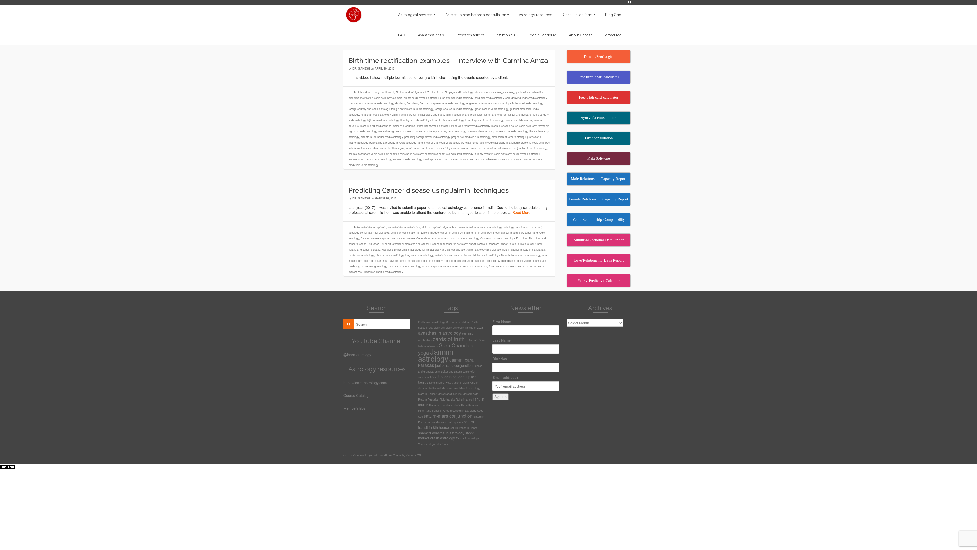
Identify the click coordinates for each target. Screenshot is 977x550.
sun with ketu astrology (459, 154)
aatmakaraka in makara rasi (404, 227)
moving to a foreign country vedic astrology (440, 131)
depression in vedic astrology (448, 103)
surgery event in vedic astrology (493, 154)
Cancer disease (370, 238)
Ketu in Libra (436, 382)
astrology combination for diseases (369, 233)
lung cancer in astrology (419, 255)
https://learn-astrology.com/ (365, 382)
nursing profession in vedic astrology (506, 131)
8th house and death (458, 322)
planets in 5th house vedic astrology (382, 137)
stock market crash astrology (446, 435)
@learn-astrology (357, 354)
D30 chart (522, 238)
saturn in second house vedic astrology (429, 148)
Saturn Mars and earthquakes (445, 422)
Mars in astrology (469, 388)
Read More (521, 212)
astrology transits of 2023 (468, 327)
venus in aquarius (510, 159)
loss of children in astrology (448, 120)
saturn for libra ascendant (364, 148)
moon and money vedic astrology (470, 126)
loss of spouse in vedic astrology (484, 120)
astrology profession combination (524, 92)
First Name (501, 321)
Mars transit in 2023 (450, 394)
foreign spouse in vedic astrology (454, 109)
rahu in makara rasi (454, 266)
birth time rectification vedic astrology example (375, 98)
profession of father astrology (509, 137)
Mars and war (450, 388)
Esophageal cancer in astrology (448, 244)
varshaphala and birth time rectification (446, 159)
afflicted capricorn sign (435, 227)
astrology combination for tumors (410, 233)
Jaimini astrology (401, 114)
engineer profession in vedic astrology (488, 103)
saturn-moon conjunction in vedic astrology (522, 148)
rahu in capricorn (432, 266)
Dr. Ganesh (361, 68)
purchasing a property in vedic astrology (392, 142)
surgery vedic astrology (526, 154)
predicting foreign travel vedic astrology (427, 137)
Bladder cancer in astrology (446, 233)
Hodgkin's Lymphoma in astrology (401, 249)
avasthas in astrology (439, 332)
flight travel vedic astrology (527, 103)
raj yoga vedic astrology (449, 142)
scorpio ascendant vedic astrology (368, 154)
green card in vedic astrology (491, 109)
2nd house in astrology (431, 322)
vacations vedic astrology (407, 159)
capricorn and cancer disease (397, 238)
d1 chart (400, 103)
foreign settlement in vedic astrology (412, 109)
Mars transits (470, 394)
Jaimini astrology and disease (483, 249)
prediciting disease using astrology (464, 261)
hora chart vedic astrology (376, 114)
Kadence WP (413, 455)
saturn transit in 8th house (446, 424)
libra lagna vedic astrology (415, 120)
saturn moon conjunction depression (474, 148)
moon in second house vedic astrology (513, 126)
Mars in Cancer (427, 394)
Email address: (505, 377)
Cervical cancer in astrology (432, 238)
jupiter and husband (520, 114)
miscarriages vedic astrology (433, 126)
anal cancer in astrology (488, 227)
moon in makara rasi (375, 261)
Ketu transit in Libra (457, 382)
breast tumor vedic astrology (456, 98)
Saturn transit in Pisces (463, 428)
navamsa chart (475, 131)
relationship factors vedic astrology (485, 142)
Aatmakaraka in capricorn (371, 227)
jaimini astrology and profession (464, 114)
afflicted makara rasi (461, 227)
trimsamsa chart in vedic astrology (383, 272)
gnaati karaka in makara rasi (517, 244)
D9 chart (424, 103)
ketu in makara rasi (534, 249)
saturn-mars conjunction (448, 416)
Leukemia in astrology (361, 255)
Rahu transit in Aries (437, 411)
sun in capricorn (527, 266)
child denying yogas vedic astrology (526, 98)
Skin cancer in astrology (502, 266)
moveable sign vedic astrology (395, 131)
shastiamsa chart (435, 154)
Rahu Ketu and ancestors (444, 405)
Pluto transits (447, 399)
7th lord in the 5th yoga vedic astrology (450, 92)
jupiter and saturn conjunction (458, 371)
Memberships (354, 408)
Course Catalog (356, 395)
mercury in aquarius (404, 126)
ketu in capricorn (512, 249)
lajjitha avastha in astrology (383, 120)
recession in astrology (463, 411)
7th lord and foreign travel (411, 92)
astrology (446, 327)
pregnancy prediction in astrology (470, 137)
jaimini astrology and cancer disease (443, 249)
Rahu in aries (464, 399)
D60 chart (412, 103)
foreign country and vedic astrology (369, 109)
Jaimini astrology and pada (428, 114)
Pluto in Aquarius (428, 399)
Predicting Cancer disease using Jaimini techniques (516, 261)
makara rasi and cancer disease (453, 255)
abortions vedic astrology (489, 92)
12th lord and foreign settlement (375, 92)
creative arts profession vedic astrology (371, 103)
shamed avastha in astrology (406, 154)
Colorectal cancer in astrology (497, 238)
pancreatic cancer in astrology (425, 261)
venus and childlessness (484, 159)
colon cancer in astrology (464, 238)
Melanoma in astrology (486, 255)
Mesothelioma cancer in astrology (520, 255)
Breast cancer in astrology (508, 233)
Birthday (499, 358)
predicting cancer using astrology (368, 266)
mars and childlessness (518, 120)
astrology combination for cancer (522, 227)
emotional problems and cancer (410, 244)
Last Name (501, 340)
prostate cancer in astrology (405, 266)
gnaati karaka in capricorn (484, 244)
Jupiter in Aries (427, 377)
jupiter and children (495, 114)
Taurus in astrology (467, 438)
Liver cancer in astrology (390, 255)
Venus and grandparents (433, 444)
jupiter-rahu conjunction (454, 365)
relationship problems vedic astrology (527, 142)
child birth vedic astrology (489, 98)
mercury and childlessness (375, 126)
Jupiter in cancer (450, 376)
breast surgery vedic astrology (421, 98)
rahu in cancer (426, 142)
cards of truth (449, 339)
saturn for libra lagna (392, 148)
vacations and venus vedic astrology (370, 159)
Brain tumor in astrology (477, 233)
